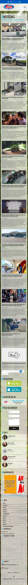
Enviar (14, 428)
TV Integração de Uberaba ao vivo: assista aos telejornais (14, 363)
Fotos (4, 518)
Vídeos (4, 520)
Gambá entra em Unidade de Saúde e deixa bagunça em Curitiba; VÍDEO (13, 98)
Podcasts (5, 505)
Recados (5, 511)
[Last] (7, 374)
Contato (5, 524)
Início (4, 503)
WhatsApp (6, 568)
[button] (24, 7)
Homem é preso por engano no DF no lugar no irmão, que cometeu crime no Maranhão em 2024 (13, 215)
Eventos (5, 516)
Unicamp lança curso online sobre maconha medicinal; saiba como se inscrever (13, 157)
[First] (3, 371)
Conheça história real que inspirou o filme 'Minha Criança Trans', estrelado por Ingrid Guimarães (14, 127)
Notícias (5, 509)
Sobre (4, 507)
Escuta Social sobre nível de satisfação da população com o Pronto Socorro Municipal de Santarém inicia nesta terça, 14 (14, 245)
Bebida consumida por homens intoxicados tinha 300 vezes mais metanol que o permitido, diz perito (13, 39)
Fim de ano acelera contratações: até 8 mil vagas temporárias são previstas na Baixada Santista (12, 275)
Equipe (4, 522)
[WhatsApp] (14, 576)
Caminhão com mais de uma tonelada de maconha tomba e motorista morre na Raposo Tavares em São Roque (14, 186)
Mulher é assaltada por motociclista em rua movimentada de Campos (11, 334)
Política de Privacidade (8, 526)
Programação (6, 514)
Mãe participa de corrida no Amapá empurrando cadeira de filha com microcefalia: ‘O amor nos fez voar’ (13, 305)
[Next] (5, 374)
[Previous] (5, 371)
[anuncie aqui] (13, 482)
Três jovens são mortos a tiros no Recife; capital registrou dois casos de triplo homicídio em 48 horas (13, 68)
